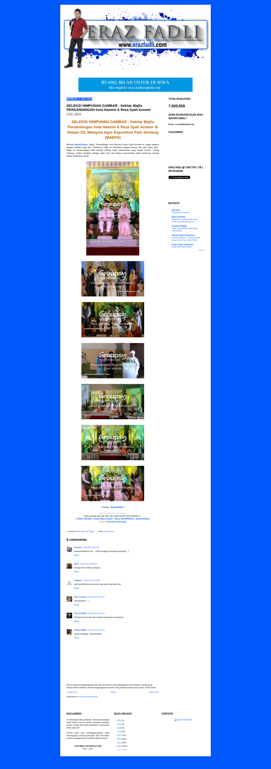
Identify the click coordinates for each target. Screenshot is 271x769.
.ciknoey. (78, 580)
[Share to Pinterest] (79, 114)
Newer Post (72, 692)
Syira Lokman (80, 597)
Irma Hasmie (109, 531)
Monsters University (116, 522)
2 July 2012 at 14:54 (96, 597)
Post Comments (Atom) (88, 697)
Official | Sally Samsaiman (183, 235)
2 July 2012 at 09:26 (88, 564)
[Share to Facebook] (76, 114)
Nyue (76, 564)
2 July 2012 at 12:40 (91, 580)
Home (113, 692)
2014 (119, 746)
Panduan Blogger (179, 226)
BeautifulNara (81, 144)
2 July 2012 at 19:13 (96, 613)
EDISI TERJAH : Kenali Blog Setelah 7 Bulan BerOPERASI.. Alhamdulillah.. (114, 519)
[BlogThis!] (70, 114)
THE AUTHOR (80, 613)
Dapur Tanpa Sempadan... (183, 244)
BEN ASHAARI (178, 217)
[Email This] (67, 114)
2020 (119, 724)
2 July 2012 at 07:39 (90, 547)
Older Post (153, 692)
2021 (119, 720)
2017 (119, 735)
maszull (77, 547)
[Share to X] (73, 114)
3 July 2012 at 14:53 (96, 630)
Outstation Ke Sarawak (180, 212)
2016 (119, 739)
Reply (76, 555)
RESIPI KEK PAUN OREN (181, 247)
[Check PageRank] (183, 720)
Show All (202, 250)
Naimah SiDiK (80, 630)
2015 (119, 743)
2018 (119, 732)
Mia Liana (176, 210)
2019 (119, 728)
